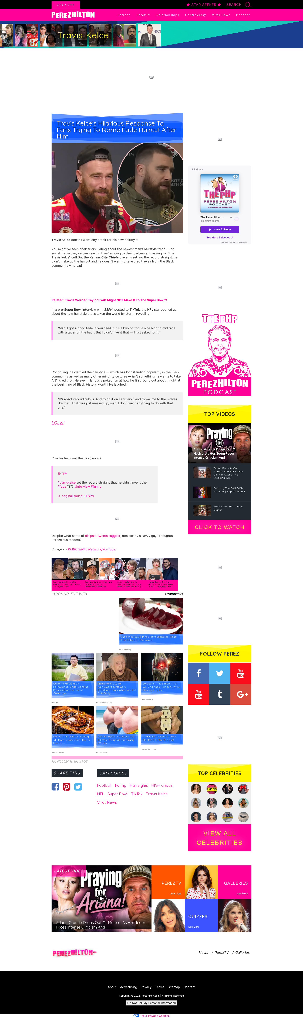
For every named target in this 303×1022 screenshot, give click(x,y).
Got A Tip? (65, 5)
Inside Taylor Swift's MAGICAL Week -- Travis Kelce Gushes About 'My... (129, 584)
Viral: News (107, 802)
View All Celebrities (220, 838)
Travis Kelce (157, 793)
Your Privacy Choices (155, 1015)
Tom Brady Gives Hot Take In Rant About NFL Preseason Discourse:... (98, 584)
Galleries (242, 952)
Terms (159, 987)
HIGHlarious (162, 785)
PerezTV (144, 15)
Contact (189, 987)
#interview (82, 486)
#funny (96, 486)
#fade (62, 486)
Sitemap (174, 987)
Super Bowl (117, 793)
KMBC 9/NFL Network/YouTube (91, 549)
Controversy (195, 15)
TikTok (137, 793)
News (203, 952)
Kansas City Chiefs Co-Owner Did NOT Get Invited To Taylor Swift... (67, 584)
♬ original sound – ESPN (76, 496)
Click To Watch (219, 527)
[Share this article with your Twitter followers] (78, 786)
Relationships (167, 15)
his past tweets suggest (102, 536)
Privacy (146, 987)
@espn (62, 473)
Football (104, 785)
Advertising (128, 987)
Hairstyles (139, 785)
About (112, 987)
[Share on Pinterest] (66, 786)
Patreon (124, 15)
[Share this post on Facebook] (55, 786)
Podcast (243, 15)
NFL (100, 793)
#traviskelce (67, 482)
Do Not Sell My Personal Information (151, 1003)
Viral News (221, 15)
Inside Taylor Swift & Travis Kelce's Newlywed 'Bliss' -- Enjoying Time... (160, 584)
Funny (120, 785)
